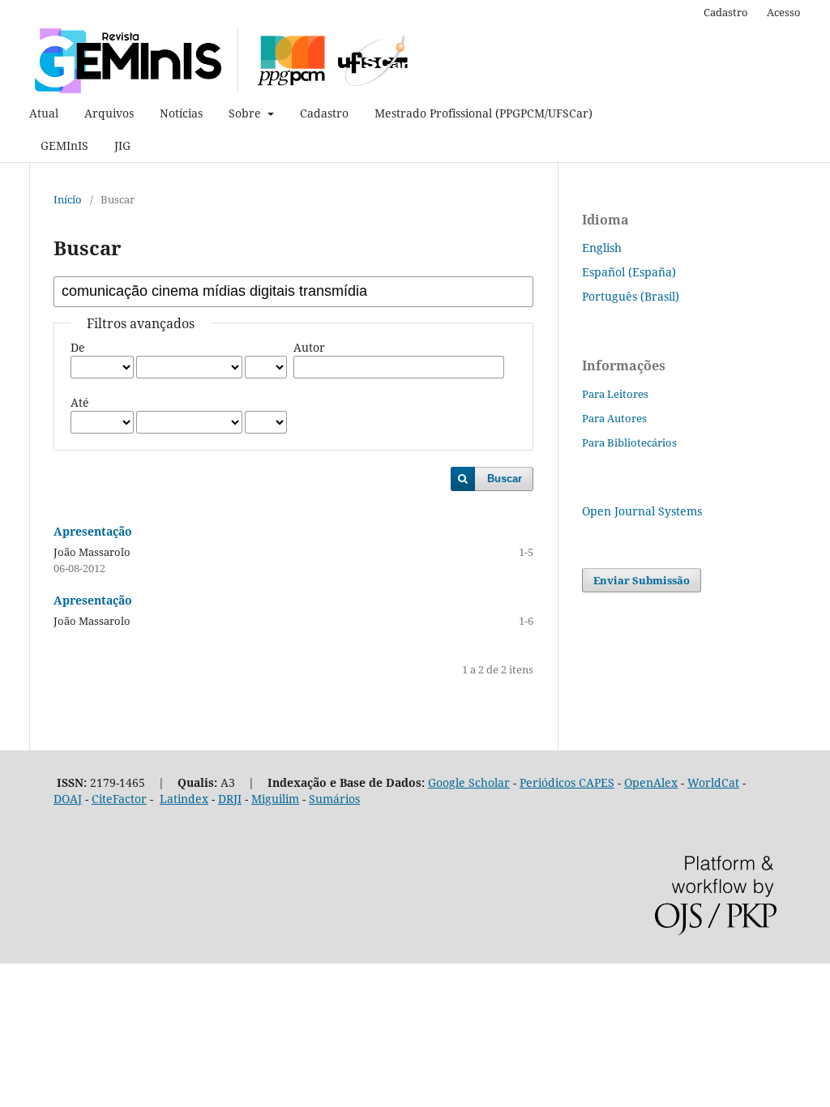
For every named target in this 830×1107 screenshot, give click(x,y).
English (602, 247)
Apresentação (92, 531)
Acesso (784, 12)
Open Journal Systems (642, 511)
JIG (122, 145)
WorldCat (713, 782)
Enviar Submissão (641, 580)
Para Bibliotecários (629, 442)
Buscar (504, 478)
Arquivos (109, 113)
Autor (309, 347)
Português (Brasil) (630, 296)
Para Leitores (615, 394)
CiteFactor (119, 798)
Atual (43, 113)
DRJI (230, 798)
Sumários (334, 798)
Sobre (246, 113)
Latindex (184, 798)
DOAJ (67, 798)
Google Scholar (469, 782)
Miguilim (275, 798)
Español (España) (629, 272)
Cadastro (324, 113)
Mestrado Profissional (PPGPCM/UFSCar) (483, 113)
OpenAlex (651, 782)
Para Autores (614, 418)
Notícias (181, 113)
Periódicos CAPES (567, 782)
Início (67, 199)
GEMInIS (64, 145)
